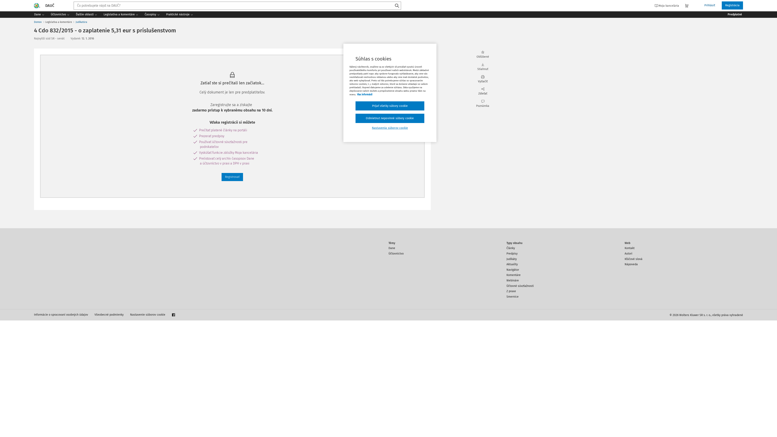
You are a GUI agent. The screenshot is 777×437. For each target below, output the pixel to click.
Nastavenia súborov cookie (390, 128)
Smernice (512, 296)
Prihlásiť (709, 5)
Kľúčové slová (633, 259)
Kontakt (630, 248)
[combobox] (237, 6)
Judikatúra (81, 22)
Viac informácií (364, 94)
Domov (38, 22)
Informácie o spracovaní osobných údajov (61, 314)
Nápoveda (631, 264)
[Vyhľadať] (397, 6)
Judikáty (511, 259)
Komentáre (513, 275)
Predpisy (512, 253)
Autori (628, 253)
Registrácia (732, 5)
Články (510, 248)
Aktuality (512, 264)
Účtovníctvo (396, 253)
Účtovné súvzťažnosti (520, 286)
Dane (391, 248)
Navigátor (512, 270)
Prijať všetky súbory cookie (390, 106)
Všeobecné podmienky (109, 314)
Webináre (512, 280)
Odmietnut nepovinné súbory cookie (390, 118)
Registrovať (232, 177)
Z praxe (511, 291)
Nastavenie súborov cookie (147, 314)
